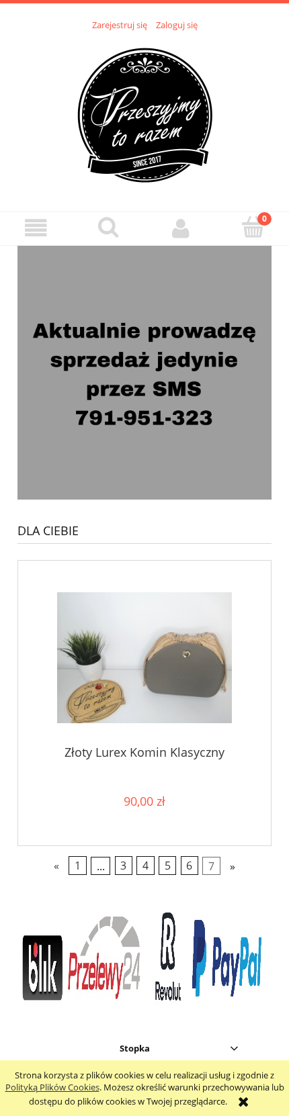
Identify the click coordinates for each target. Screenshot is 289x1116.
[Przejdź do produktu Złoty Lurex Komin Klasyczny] (144, 657)
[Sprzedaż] (144, 372)
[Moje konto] (180, 228)
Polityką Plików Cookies (52, 1087)
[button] (36, 228)
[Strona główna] (144, 113)
